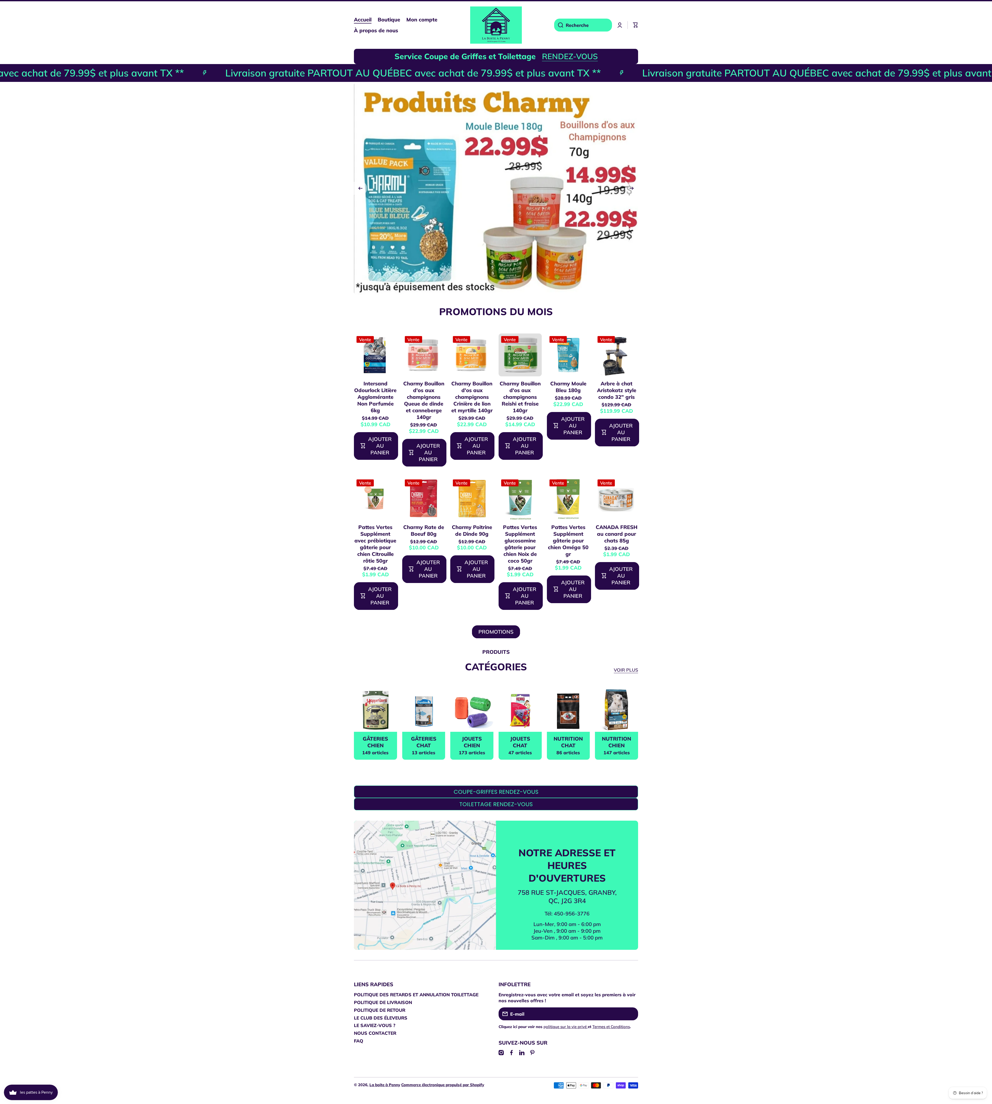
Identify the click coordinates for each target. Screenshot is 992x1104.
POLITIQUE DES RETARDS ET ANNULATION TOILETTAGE (416, 994)
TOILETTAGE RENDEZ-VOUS (496, 804)
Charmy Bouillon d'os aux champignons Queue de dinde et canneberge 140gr (423, 400)
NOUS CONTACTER (375, 1033)
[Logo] (496, 25)
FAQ (358, 1041)
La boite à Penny (384, 1084)
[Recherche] (558, 25)
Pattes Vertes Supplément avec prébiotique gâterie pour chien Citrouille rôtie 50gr (375, 544)
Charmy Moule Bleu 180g (568, 386)
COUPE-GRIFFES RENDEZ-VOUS (496, 792)
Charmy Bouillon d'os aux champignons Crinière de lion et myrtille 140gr (472, 397)
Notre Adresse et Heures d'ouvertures (567, 865)
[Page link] (425, 894)
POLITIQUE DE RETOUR (379, 1010)
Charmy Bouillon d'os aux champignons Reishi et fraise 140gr (520, 397)
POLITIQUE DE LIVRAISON (383, 1002)
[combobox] (583, 25)
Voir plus (626, 670)
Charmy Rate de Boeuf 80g (423, 530)
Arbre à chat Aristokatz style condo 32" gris (616, 390)
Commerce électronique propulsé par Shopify (442, 1084)
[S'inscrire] (631, 1013)
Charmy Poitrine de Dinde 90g (472, 530)
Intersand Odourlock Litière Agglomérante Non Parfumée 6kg (375, 397)
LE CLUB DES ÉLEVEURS (380, 1018)
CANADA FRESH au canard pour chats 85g (617, 534)
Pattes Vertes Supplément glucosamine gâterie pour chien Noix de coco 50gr (520, 544)
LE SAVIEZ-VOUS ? (374, 1025)
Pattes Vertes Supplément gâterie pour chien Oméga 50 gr (568, 540)
